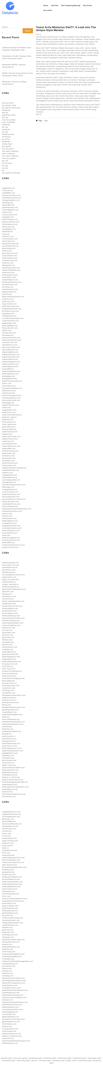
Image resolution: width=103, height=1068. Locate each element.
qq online (6, 139)
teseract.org (7, 434)
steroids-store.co (9, 700)
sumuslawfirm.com (10, 985)
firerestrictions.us (9, 683)
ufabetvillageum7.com (11, 362)
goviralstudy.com (9, 760)
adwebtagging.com (10, 1012)
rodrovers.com (8, 301)
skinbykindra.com (9, 518)
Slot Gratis (87, 5)
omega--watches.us (10, 584)
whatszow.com (8, 272)
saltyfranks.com (8, 632)
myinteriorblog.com (10, 451)
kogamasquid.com (9, 784)
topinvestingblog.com (11, 625)
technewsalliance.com (11, 398)
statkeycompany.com (11, 620)
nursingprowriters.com (11, 988)
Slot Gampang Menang (70, 5)
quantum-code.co (9, 417)
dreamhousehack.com (11, 494)
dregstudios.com (9, 659)
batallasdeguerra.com (11, 657)
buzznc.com (7, 514)
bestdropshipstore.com (11, 282)
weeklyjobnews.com (10, 1007)
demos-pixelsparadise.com (13, 601)
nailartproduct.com (10, 289)
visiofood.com (8, 441)
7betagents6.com (9, 316)
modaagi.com (7, 649)
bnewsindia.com (8, 453)
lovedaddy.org (8, 959)
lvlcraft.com (7, 294)
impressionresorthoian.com (13, 978)
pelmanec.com (8, 819)
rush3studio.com (9, 829)
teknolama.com (8, 891)
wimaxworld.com (9, 676)
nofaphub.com (8, 217)
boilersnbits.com (9, 903)
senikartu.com (8, 843)
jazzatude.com (8, 637)
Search (5, 27)
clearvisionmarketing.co (12, 415)
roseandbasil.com (9, 712)
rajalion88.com (8, 205)
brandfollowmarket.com (12, 1005)
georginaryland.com (10, 710)
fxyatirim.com (7, 263)
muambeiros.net (8, 688)
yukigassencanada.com (11, 309)
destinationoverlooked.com (13, 1019)
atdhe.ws (5, 717)
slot (46, 121)
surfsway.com (8, 287)
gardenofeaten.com (10, 913)
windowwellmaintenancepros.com (16, 1041)
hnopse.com (7, 1026)
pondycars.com (8, 461)
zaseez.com (7, 212)
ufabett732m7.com (10, 439)
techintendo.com (9, 277)
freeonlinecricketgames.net (13, 678)
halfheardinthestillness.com (13, 722)
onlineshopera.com (10, 239)
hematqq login (59, 1060)
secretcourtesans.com (11, 195)
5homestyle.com (9, 796)
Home (45, 5)
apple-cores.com (9, 765)
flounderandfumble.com (12, 388)
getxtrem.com (8, 930)
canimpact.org (8, 758)
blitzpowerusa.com (10, 911)
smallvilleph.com (9, 652)
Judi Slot (54, 5)
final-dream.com (9, 422)
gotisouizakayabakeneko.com (14, 867)
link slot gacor (8, 149)
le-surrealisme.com (10, 613)
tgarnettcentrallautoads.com (14, 589)
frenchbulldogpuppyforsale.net (15, 782)
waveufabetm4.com (10, 366)
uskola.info (6, 407)
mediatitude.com (9, 604)
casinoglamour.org (10, 789)
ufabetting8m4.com (10, 352)
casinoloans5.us (8, 736)
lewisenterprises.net (10, 244)
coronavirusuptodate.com (12, 318)
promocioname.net (10, 673)
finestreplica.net (9, 386)
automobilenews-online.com (13, 499)
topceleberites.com (10, 350)
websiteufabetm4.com (11, 371)
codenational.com (9, 523)
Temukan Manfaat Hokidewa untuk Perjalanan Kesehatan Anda (16, 49)
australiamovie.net (9, 567)
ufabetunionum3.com (11, 354)
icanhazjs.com (8, 755)
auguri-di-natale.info (10, 579)
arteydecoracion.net (10, 702)
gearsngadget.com (10, 325)
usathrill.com (7, 473)
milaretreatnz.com (9, 647)
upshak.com (7, 971)
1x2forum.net (7, 190)
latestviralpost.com (10, 906)
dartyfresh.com (8, 241)
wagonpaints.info (9, 410)
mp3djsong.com (8, 572)
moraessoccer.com (10, 664)
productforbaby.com (10, 894)
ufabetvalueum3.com (10, 357)
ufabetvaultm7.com (10, 359)
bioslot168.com (8, 542)
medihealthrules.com (10, 470)
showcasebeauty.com (11, 616)
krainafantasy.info (9, 838)
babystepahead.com (10, 1017)
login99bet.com (8, 193)
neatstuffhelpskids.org (11, 661)
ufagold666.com (9, 448)
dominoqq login (64, 1058)
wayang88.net (8, 369)
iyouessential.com (9, 256)
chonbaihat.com (8, 693)
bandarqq (6, 110)
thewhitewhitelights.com (12, 714)
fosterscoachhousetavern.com (14, 899)
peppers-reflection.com (12, 1036)
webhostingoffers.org (11, 270)
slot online (47, 10)
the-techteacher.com (10, 497)
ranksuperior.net (9, 1014)
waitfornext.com (9, 412)
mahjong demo (8, 134)
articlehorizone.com (10, 311)
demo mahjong (8, 153)
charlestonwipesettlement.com (15, 1002)
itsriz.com (6, 853)
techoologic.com (9, 465)
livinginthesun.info (9, 850)
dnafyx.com (7, 251)
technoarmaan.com (10, 506)
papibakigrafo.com (10, 753)
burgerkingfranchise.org (12, 884)
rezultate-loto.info (9, 342)
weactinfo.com (8, 932)
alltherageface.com (10, 521)
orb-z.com (6, 896)
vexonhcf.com (8, 599)
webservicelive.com (10, 547)
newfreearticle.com (10, 908)
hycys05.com (7, 915)
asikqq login (7, 144)
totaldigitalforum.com (11, 504)
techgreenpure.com (10, 280)
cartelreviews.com (9, 285)
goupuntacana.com (10, 207)
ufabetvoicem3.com (10, 364)
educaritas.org (8, 227)
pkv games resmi (9, 105)
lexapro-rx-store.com (11, 777)
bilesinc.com (7, 645)
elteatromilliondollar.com (12, 882)
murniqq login (45, 1060)
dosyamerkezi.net (9, 611)
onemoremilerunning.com (12, 918)
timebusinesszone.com (11, 1034)
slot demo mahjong (10, 151)
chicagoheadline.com (11, 200)
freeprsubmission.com (11, 446)
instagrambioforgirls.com (12, 923)
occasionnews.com (10, 1029)
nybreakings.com (9, 482)
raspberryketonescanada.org (14, 468)
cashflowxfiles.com (10, 925)
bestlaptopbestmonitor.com (13, 707)
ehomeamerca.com (10, 275)
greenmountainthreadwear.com (15, 990)
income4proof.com (10, 224)
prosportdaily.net (9, 429)
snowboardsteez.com (11, 920)
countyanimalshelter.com (12, 1009)
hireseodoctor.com (10, 328)
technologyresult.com (11, 268)
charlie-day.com (8, 952)
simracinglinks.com (10, 608)
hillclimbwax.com (9, 1024)
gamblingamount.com (11, 1021)
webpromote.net (9, 698)
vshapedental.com (9, 475)
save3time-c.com (9, 596)
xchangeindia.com (9, 489)
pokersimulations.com (11, 338)
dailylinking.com (9, 248)
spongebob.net (8, 872)
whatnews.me (7, 420)
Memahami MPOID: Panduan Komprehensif (13, 66)
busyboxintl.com (9, 874)
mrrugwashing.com (10, 964)
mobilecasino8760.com (11, 731)
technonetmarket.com (11, 400)
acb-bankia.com (8, 966)
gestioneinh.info (8, 427)
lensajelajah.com (9, 229)
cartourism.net (8, 763)
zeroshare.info (8, 642)
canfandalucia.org (9, 477)
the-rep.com (7, 630)
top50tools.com (8, 628)
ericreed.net (7, 727)
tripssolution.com (9, 304)
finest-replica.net (9, 424)
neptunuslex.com (9, 577)
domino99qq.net (9, 821)
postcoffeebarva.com (11, 879)
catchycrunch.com (9, 215)
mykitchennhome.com (11, 743)
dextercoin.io (7, 792)
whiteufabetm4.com (10, 374)
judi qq (5, 117)
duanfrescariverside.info (12, 381)
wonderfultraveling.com (12, 671)
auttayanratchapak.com (12, 877)
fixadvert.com (8, 592)
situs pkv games (9, 120)
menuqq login (6, 1058)
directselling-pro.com (11, 530)
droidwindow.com (9, 444)
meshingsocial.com (10, 935)
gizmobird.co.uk (8, 570)
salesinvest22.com (10, 432)
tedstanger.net (8, 403)
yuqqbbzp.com (8, 313)
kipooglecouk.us (9, 741)
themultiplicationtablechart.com (15, 787)
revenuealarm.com (9, 533)
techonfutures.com (10, 463)
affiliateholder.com (10, 1043)
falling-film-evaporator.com (13, 983)
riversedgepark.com (10, 210)
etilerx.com (6, 383)
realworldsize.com (9, 889)
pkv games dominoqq (11, 108)
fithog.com (6, 705)
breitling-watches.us (10, 587)
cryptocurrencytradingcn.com (14, 997)
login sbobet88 (8, 122)
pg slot (35, 1060)
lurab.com (6, 535)
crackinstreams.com (10, 321)
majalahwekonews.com (11, 814)
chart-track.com (9, 669)
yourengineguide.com (11, 480)
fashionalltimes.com (10, 501)
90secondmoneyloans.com (13, 297)
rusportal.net (7, 845)
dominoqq (6, 137)
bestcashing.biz (8, 681)
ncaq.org (5, 234)
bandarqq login (35, 1058)
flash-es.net (7, 968)
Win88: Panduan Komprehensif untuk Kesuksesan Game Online (17, 74)
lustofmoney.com (9, 1031)
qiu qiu (5, 168)
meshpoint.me (8, 870)
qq (3, 170)
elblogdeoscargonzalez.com (14, 695)
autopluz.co (7, 594)
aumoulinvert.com (9, 746)
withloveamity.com (10, 258)
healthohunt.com (9, 391)
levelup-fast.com (9, 333)
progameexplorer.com (11, 526)
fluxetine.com (7, 729)
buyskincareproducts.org (12, 780)
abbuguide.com (8, 265)
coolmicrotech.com (10, 492)
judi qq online (7, 103)
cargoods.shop (8, 855)
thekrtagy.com (8, 487)
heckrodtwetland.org (10, 719)
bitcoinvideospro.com (11, 860)
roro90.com (7, 831)
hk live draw (7, 163)
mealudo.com (7, 949)
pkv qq (5, 127)
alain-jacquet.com (9, 865)
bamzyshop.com (9, 458)
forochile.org (7, 666)
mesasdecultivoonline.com (13, 901)
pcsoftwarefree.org (10, 246)
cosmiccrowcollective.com (13, 862)
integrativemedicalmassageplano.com (17, 961)
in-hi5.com (6, 836)
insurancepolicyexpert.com (13, 618)
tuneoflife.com (8, 1038)
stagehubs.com (8, 188)
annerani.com (7, 635)
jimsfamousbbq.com (10, 563)
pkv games (6, 146)
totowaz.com (7, 1000)
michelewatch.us (9, 582)
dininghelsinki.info (9, 379)
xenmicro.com (8, 236)
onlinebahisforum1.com (11, 198)
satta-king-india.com (10, 306)
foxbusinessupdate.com (12, 956)
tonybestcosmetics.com (12, 511)
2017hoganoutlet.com (11, 817)
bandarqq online (9, 115)
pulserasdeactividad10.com (13, 768)
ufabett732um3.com (10, 405)
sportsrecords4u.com (11, 347)
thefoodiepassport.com (12, 748)
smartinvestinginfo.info (11, 395)
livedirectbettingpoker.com (13, 954)
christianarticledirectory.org (13, 794)
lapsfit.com (6, 330)
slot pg (5, 166)
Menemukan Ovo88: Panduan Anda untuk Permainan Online (16, 57)
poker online (71, 1060)
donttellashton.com (10, 826)
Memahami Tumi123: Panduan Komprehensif (14, 83)
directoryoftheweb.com (12, 824)
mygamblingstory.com (11, 812)
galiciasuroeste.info (10, 654)
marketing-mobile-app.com (13, 940)
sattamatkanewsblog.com (12, 995)
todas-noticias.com (10, 841)
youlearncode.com (9, 260)
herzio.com (6, 833)
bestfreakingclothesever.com (14, 980)
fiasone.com (7, 944)
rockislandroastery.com (12, 528)
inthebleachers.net (9, 775)
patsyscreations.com (10, 222)
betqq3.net (6, 734)
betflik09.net (7, 231)
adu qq (5, 113)
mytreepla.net (7, 335)
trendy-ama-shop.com (11, 436)
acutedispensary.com (11, 993)
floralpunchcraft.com (11, 942)
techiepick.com (8, 456)
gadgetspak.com (9, 323)
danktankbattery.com (11, 947)
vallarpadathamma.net (11, 886)
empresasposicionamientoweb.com (16, 509)
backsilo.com (7, 973)
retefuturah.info (8, 393)
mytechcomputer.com (11, 540)
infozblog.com (8, 690)
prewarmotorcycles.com (12, 606)
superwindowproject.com (12, 751)
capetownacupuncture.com (13, 858)
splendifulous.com (9, 345)
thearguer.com (8, 937)
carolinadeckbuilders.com (12, 623)
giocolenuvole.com (10, 253)
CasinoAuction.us (9, 739)
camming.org (7, 203)
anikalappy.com (8, 376)
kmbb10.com (7, 927)
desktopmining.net (10, 772)
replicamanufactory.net (11, 340)
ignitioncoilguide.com (11, 538)
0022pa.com (7, 640)
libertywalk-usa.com (10, 565)
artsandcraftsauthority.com (13, 545)
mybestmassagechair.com (13, 724)
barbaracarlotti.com (10, 770)
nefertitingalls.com (10, 219)
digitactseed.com (9, 292)
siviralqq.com (7, 976)
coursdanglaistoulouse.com (13, 575)
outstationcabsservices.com (13, 485)
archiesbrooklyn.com (10, 686)
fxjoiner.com (7, 516)
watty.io (5, 848)
